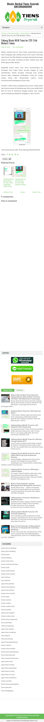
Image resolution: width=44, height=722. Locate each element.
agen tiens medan (7, 665)
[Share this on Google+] (12, 154)
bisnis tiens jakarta (8, 587)
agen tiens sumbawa (8, 678)
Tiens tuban (25, 33)
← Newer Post (7, 192)
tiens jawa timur (14, 33)
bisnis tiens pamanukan (10, 684)
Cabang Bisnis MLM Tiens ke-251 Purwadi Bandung (24, 513)
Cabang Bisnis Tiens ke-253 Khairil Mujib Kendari (25, 499)
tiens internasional (8, 655)
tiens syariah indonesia (9, 658)
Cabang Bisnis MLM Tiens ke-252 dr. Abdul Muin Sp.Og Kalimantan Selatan (25, 455)
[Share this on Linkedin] (17, 154)
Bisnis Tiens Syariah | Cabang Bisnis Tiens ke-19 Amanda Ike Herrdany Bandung (25, 528)
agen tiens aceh (7, 661)
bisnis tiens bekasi (8, 574)
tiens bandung (6, 558)
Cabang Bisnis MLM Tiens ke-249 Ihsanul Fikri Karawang (24, 426)
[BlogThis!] (5, 159)
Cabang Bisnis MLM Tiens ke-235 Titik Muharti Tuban (19, 42)
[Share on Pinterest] (15, 154)
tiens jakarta (5, 580)
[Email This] (3, 159)
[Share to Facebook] (10, 159)
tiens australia (6, 687)
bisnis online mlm (8, 616)
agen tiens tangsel (8, 613)
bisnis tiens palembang (9, 652)
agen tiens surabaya (8, 632)
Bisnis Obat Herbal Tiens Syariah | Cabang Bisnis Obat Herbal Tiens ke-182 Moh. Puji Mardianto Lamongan (25, 397)
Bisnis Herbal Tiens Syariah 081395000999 (23, 5)
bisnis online (6, 603)
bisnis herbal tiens (8, 571)
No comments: (18, 47)
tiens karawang (7, 639)
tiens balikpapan (7, 691)
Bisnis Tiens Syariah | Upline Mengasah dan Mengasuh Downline (26, 484)
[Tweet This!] (9, 154)
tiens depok (5, 635)
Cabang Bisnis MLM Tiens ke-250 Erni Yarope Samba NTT (26, 440)
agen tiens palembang (9, 642)
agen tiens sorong (7, 674)
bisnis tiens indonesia (9, 619)
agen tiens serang (7, 671)
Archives (20, 390)
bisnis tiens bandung (8, 548)
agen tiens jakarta (7, 584)
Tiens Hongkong (7, 626)
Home (4, 33)
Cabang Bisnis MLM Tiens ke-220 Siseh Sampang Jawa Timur (8, 182)
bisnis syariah (6, 681)
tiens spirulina (6, 622)
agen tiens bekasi (7, 590)
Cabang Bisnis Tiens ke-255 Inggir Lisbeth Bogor (25, 470)
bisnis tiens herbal (8, 593)
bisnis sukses (6, 645)
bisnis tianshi (6, 610)
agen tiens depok (7, 629)
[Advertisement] (22, 277)
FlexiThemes (17, 720)
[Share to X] (8, 159)
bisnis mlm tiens (7, 561)
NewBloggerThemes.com (29, 720)
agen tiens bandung (8, 551)
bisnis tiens (5, 554)
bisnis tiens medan (8, 648)
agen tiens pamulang (8, 668)
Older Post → (37, 192)
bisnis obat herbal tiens (9, 564)
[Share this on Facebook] (7, 154)
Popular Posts (7, 390)
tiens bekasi (5, 577)
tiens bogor (5, 596)
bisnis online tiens (8, 606)
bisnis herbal (6, 600)
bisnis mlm (5, 567)
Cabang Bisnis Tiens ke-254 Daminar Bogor (26, 412)
